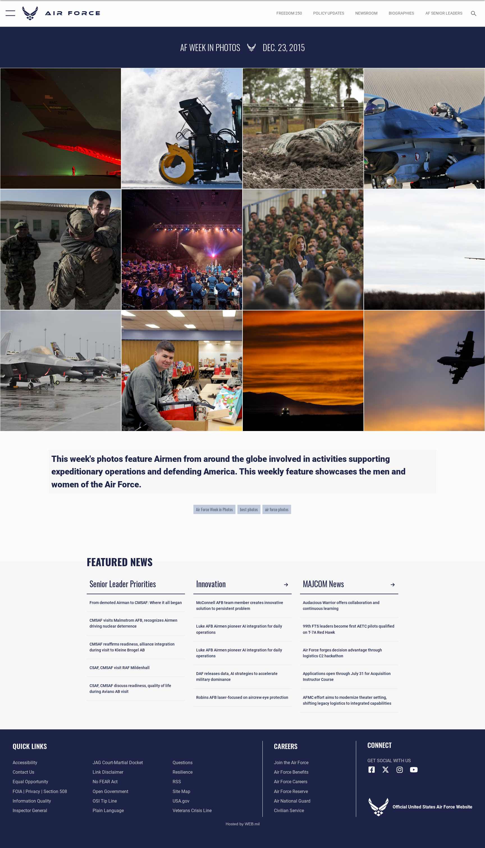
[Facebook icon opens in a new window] (371, 770)
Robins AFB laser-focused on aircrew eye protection (242, 697)
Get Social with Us (389, 760)
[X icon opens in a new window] (385, 770)
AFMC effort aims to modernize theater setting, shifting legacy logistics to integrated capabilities (347, 700)
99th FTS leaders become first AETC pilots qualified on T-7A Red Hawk (348, 629)
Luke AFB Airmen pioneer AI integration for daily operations (239, 629)
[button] (9, 13)
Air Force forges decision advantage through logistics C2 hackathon (342, 653)
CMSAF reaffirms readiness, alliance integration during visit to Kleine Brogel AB (132, 647)
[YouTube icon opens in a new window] (413, 770)
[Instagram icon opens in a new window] (399, 770)
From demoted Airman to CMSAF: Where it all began (136, 602)
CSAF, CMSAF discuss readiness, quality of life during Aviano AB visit (130, 688)
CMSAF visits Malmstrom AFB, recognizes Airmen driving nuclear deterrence (133, 623)
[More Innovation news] (286, 584)
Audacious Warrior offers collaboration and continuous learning (341, 605)
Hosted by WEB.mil (243, 824)
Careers (286, 746)
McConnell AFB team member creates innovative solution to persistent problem (239, 605)
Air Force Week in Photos (214, 509)
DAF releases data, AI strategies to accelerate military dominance (237, 676)
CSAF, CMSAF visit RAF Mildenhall (120, 667)
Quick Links (30, 746)
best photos (249, 509)
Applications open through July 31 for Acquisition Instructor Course (347, 676)
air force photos (277, 509)
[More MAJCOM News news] (392, 584)
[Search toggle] (474, 13)
